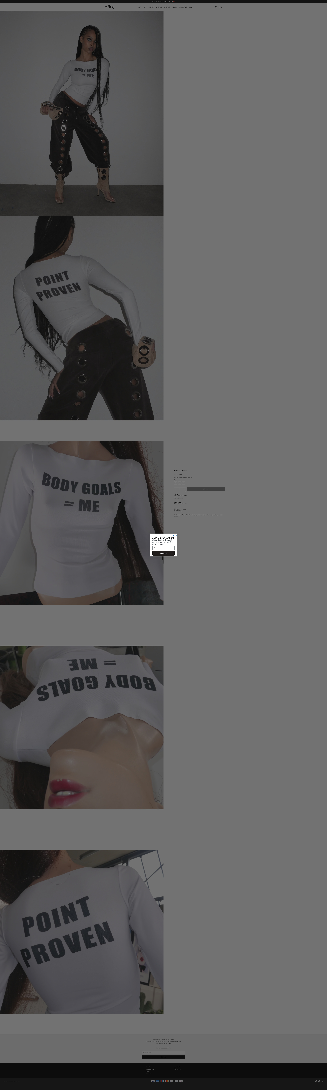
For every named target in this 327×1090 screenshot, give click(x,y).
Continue (163, 553)
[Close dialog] (174, 535)
